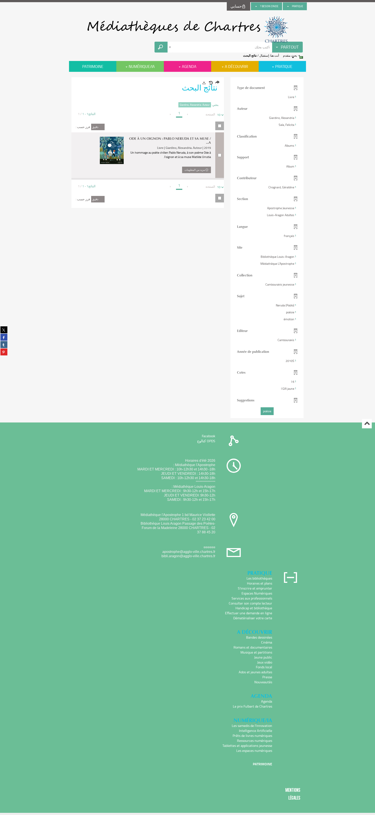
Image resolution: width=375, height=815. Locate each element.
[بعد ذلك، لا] (170, 114)
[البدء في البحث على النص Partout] (161, 47)
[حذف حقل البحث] (170, 47)
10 (218, 115)
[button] (267, 97)
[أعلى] (367, 423)
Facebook (208, 436)
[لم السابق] (188, 114)
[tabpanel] (187, 248)
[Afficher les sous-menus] (288, 6)
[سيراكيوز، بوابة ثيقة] (187, 29)
